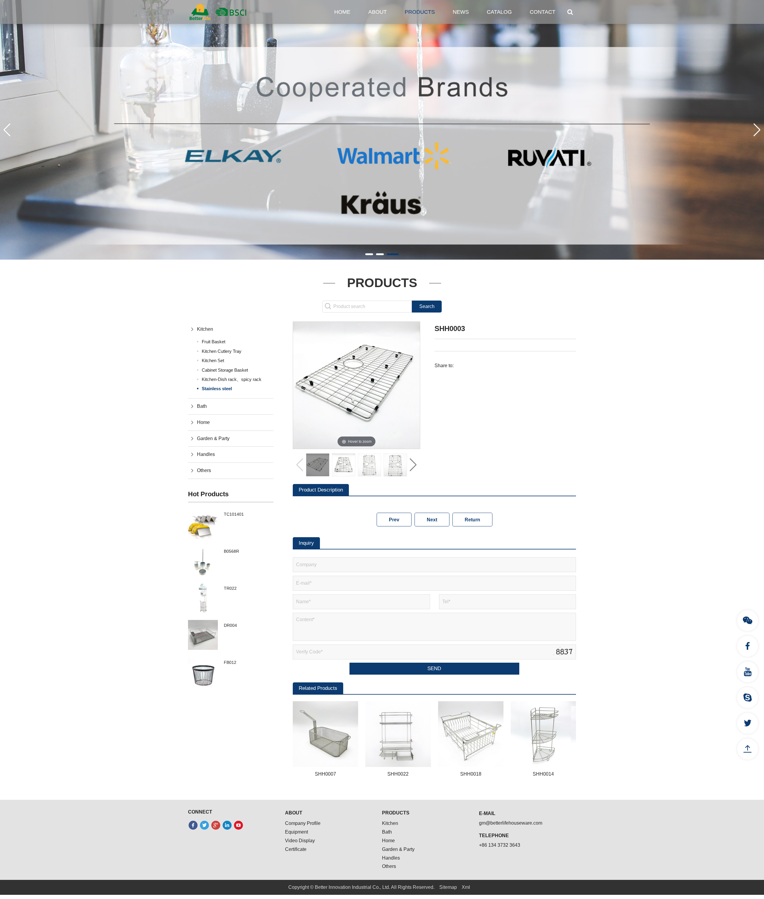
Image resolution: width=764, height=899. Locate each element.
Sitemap (448, 887)
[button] (369, 254)
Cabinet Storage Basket (225, 370)
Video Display (300, 840)
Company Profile (303, 823)
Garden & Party (213, 438)
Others (204, 470)
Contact (542, 12)
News (461, 12)
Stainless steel (217, 388)
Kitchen (205, 329)
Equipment (296, 831)
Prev (394, 519)
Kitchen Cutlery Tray (221, 351)
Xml (466, 887)
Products (420, 12)
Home (342, 12)
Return (472, 519)
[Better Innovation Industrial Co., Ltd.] (218, 11)
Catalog (499, 12)
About (377, 12)
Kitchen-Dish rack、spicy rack (231, 379)
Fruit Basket (213, 341)
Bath (202, 406)
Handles (206, 454)
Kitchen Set (213, 360)
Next (432, 519)
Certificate (295, 849)
